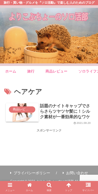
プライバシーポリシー (32, 173)
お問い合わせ (77, 173)
